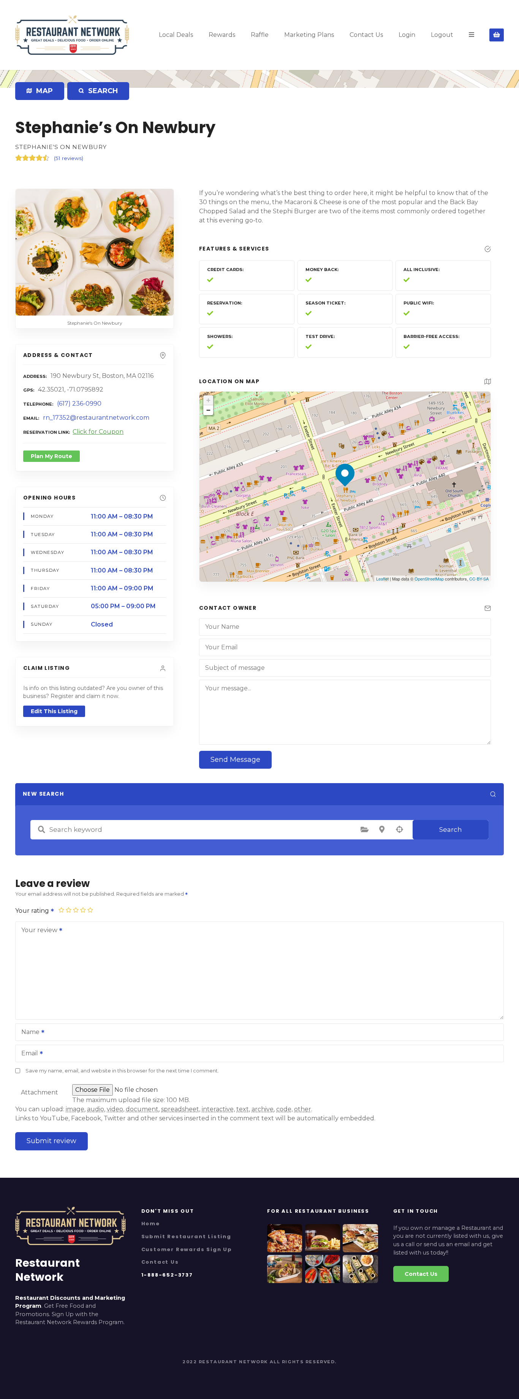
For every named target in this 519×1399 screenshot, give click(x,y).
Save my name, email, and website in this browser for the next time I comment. (122, 1071)
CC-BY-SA (479, 579)
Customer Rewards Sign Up (187, 1249)
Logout (442, 34)
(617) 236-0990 (79, 403)
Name (28, 1032)
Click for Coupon (98, 431)
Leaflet (382, 579)
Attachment (39, 1092)
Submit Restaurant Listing (186, 1236)
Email (28, 1054)
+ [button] (208, 400)
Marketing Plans (309, 34)
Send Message (235, 759)
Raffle (260, 34)
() (68, 158)
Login (407, 34)
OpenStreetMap (429, 579)
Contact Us (366, 34)
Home (150, 1223)
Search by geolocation (399, 829)
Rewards (222, 34)
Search (450, 829)
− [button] (208, 410)
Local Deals (176, 34)
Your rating (33, 910)
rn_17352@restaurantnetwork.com (96, 417)
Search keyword (41, 829)
